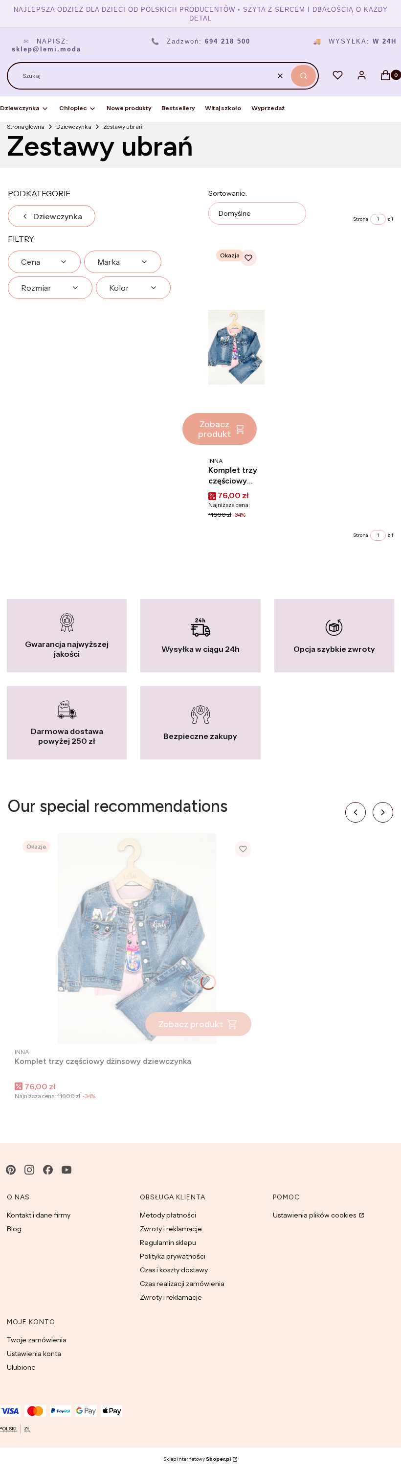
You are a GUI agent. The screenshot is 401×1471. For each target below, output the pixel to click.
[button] (303, 76)
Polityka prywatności (172, 1256)
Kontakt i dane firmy (38, 1215)
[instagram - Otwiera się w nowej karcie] (29, 1170)
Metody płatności (168, 1215)
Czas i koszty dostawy (174, 1269)
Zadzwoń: (200, 41)
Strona (360, 219)
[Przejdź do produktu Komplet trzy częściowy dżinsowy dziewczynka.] (236, 347)
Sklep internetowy (197, 1459)
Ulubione (21, 1367)
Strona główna (26, 126)
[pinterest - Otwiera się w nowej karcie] (11, 1170)
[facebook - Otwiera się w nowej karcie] (48, 1170)
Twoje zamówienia (37, 1339)
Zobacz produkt (214, 429)
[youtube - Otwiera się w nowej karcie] (66, 1170)
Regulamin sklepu (168, 1242)
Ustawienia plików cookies (315, 1215)
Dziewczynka (73, 126)
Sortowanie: (227, 193)
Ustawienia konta (34, 1353)
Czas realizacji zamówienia (182, 1283)
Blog (14, 1228)
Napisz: (46, 45)
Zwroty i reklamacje (171, 1228)
